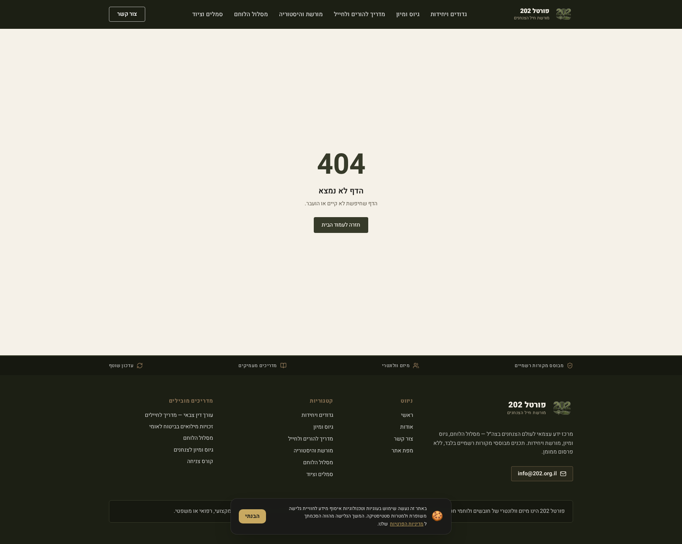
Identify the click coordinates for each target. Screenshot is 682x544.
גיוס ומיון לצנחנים (193, 450)
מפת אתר (402, 450)
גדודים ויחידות (317, 415)
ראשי (407, 415)
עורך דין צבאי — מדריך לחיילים (179, 415)
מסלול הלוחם (318, 462)
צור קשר (127, 14)
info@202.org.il (537, 473)
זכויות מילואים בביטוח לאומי (181, 426)
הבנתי (252, 516)
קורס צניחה (200, 461)
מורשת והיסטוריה (313, 450)
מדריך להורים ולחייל (310, 439)
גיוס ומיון (323, 427)
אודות (406, 427)
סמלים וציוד (319, 474)
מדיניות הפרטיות (406, 523)
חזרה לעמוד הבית (341, 225)
